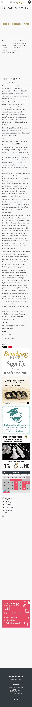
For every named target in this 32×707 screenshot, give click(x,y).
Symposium (8, 510)
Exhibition (8, 504)
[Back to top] (16, 699)
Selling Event (9, 509)
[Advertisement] (16, 537)
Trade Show (8, 512)
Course (7, 501)
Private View (9, 507)
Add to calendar (9, 52)
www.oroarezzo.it (8, 338)
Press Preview (9, 506)
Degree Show (9, 503)
